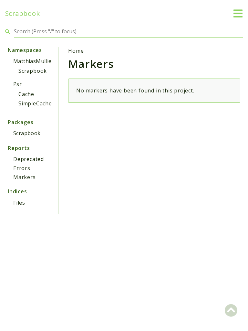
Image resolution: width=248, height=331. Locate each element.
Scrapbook (22, 13)
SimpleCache (35, 103)
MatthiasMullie (32, 61)
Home (76, 50)
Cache (26, 94)
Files (19, 202)
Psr (17, 84)
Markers (24, 177)
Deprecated (28, 159)
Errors (21, 168)
